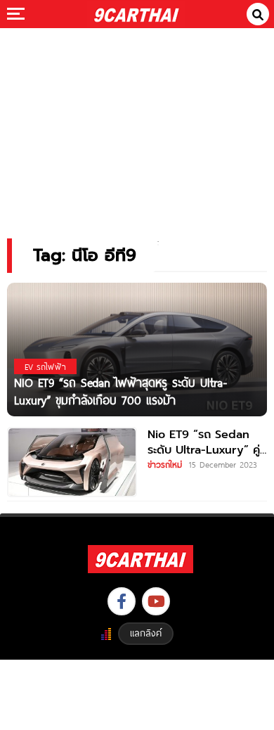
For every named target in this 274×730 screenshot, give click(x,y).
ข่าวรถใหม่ (165, 464)
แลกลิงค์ (146, 633)
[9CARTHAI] (137, 14)
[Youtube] (156, 601)
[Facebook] (121, 601)
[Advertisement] (137, 123)
